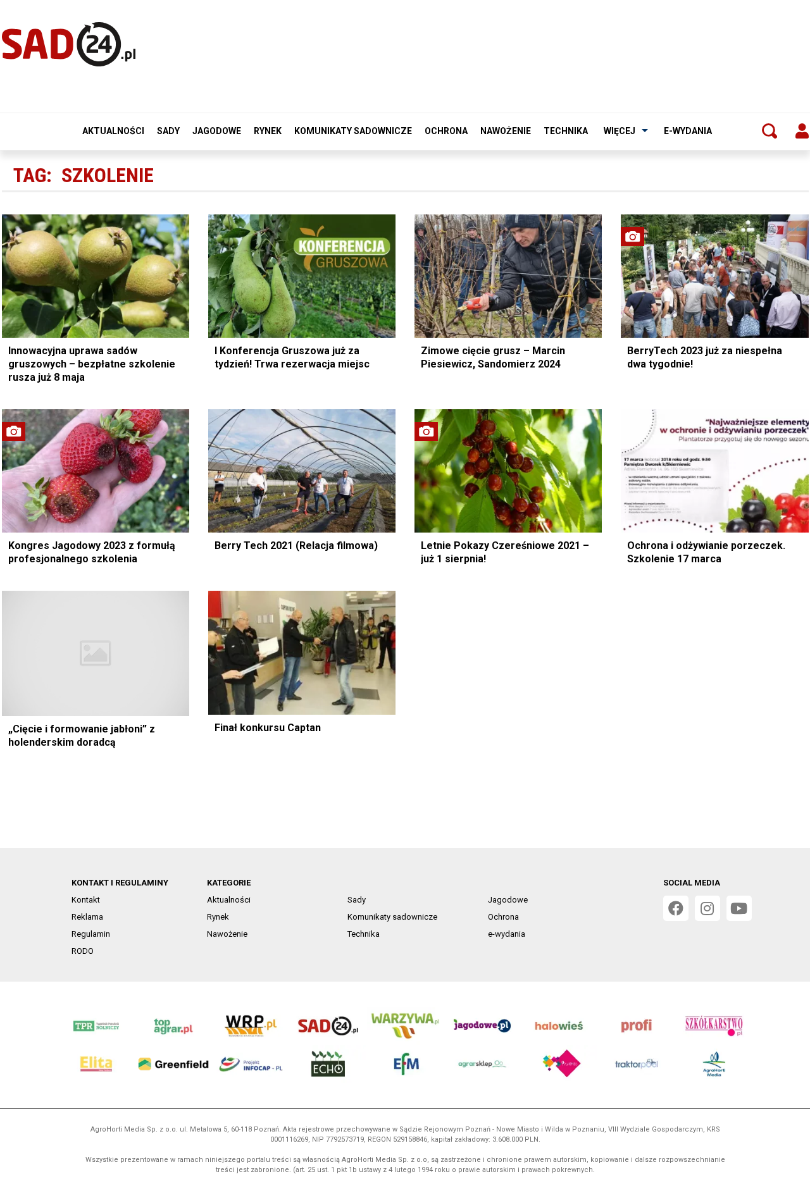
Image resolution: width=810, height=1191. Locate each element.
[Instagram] (707, 908)
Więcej (619, 131)
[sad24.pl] (68, 44)
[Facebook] (675, 908)
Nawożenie (505, 131)
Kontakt (86, 899)
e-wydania (688, 131)
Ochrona (446, 131)
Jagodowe (216, 131)
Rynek (268, 131)
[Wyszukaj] (769, 131)
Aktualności (113, 131)
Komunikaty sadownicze (353, 131)
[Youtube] (739, 908)
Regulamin (91, 934)
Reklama (87, 917)
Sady (168, 131)
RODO (83, 951)
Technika (566, 131)
